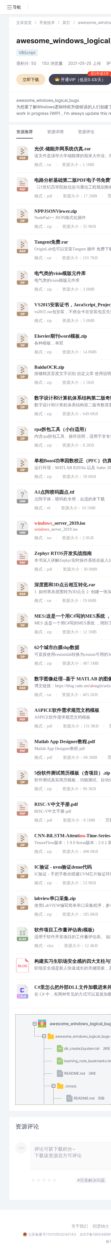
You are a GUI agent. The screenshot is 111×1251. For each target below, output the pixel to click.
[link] (24, 22)
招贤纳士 (101, 1226)
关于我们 (79, 1226)
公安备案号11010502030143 (52, 1234)
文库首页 (24, 22)
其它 (66, 22)
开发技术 (47, 22)
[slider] (44, 1180)
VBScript (27, 52)
